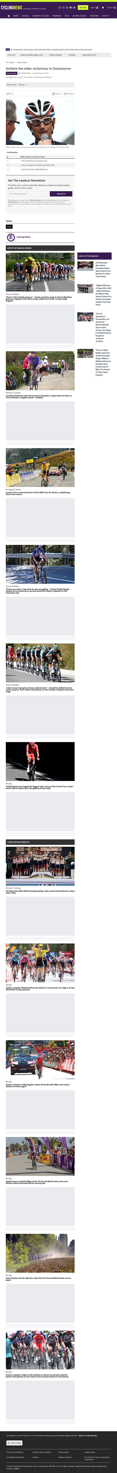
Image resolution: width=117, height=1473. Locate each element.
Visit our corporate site (88, 1435)
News (16, 16)
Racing (25, 16)
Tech (67, 16)
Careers (35, 1457)
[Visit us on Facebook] (59, 7)
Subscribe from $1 (89, 55)
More (105, 16)
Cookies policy (90, 1452)
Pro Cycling (10, 62)
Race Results (11, 73)
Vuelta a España (55, 55)
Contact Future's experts (41, 1452)
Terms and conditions (14, 1452)
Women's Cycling (41, 16)
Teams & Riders (22, 62)
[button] (111, 7)
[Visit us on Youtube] (70, 7)
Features (94, 16)
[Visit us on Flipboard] (74, 7)
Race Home (12, 85)
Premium (57, 16)
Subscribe (83, 7)
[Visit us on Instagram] (67, 7)
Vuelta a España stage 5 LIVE (31, 55)
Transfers (72, 55)
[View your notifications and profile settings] (103, 7)
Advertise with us (65, 1457)
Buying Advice (79, 16)
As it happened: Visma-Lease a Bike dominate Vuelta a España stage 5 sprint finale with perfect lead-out (51, 49)
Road (9, 226)
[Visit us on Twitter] (63, 7)
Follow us (58, 94)
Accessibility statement (15, 1457)
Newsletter (70, 94)
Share (11, 94)
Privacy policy (63, 1452)
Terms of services (35, 200)
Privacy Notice (13, 202)
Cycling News (26, 73)
